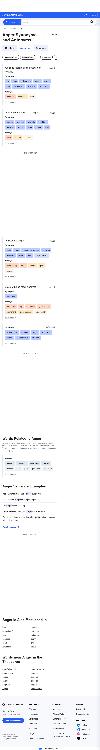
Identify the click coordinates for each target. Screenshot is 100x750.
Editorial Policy (58, 718)
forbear (10, 270)
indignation (26, 81)
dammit (34, 638)
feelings (10, 463)
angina (5, 688)
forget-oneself (41, 255)
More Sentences (9, 527)
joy (21, 306)
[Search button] (93, 22)
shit (32, 642)
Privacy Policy (58, 713)
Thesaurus (10, 22)
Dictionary (33, 709)
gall (47, 127)
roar (4, 635)
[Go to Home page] (12, 15)
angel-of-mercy (37, 669)
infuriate (31, 121)
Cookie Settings (59, 723)
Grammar (33, 723)
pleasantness (25, 311)
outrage (34, 627)
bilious (9, 337)
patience (10, 96)
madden (42, 121)
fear (18, 468)
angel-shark (7, 673)
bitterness (34, 463)
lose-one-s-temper (31, 250)
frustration (22, 463)
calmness (30, 306)
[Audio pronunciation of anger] (46, 34)
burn (29, 255)
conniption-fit (8, 631)
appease (6, 638)
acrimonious (12, 332)
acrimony (32, 86)
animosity (44, 86)
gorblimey (35, 631)
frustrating (6, 646)
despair (46, 463)
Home (4, 28)
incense (20, 121)
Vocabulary (33, 728)
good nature (44, 306)
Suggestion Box (83, 713)
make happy (12, 265)
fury (8, 86)
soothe (18, 137)
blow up (46, 250)
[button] (85, 15)
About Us (56, 709)
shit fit (33, 646)
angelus (34, 676)
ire (8, 81)
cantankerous (22, 337)
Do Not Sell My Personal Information (61, 735)
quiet (42, 265)
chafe (4, 642)
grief (26, 468)
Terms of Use (58, 728)
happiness (11, 306)
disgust (10, 468)
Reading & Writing (37, 738)
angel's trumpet (9, 669)
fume (9, 250)
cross (29, 127)
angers (34, 684)
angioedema (36, 688)
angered (25, 332)
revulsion (48, 468)
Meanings (9, 48)
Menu (94, 15)
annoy (20, 127)
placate (28, 137)
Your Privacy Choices (52, 748)
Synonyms (25, 48)
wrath (46, 81)
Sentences (41, 48)
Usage (31, 733)
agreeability (40, 311)
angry (35, 332)
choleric (35, 337)
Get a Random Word (13, 720)
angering (6, 684)
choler (37, 81)
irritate (38, 127)
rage (15, 81)
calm (32, 96)
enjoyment (11, 311)
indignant (35, 635)
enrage (10, 121)
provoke (10, 127)
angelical (35, 673)
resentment (19, 86)
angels (5, 676)
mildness (22, 96)
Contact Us (81, 709)
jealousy (36, 468)
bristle (20, 255)
